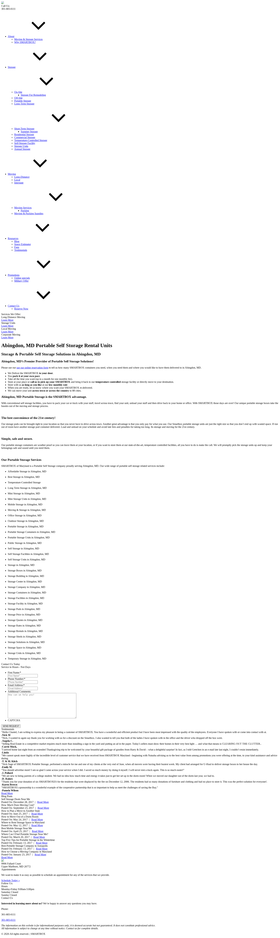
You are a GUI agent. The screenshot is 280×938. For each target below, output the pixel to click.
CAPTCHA (14, 720)
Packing (25, 210)
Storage (12, 67)
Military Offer (21, 280)
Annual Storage (22, 149)
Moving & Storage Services (28, 39)
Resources (13, 238)
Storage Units (21, 146)
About (11, 36)
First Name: (14, 672)
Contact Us (13, 305)
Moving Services (23, 207)
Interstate (18, 182)
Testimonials (20, 250)
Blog (16, 241)
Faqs (16, 247)
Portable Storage (22, 100)
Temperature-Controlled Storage (30, 140)
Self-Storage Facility (24, 143)
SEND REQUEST (11, 726)
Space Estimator (22, 244)
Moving (12, 174)
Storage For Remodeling (33, 95)
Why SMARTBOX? (25, 42)
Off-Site (18, 98)
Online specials (22, 278)
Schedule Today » (10, 880)
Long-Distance (21, 177)
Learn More (7, 320)
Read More (7, 793)
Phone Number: (16, 678)
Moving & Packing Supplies (28, 213)
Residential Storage (24, 134)
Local (17, 179)
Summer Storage (29, 131)
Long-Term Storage (24, 103)
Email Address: (16, 685)
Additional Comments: (19, 691)
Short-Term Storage (24, 128)
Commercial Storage (24, 137)
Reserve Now (21, 308)
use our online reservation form (32, 367)
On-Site (18, 92)
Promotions (13, 275)
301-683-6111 (8, 920)
